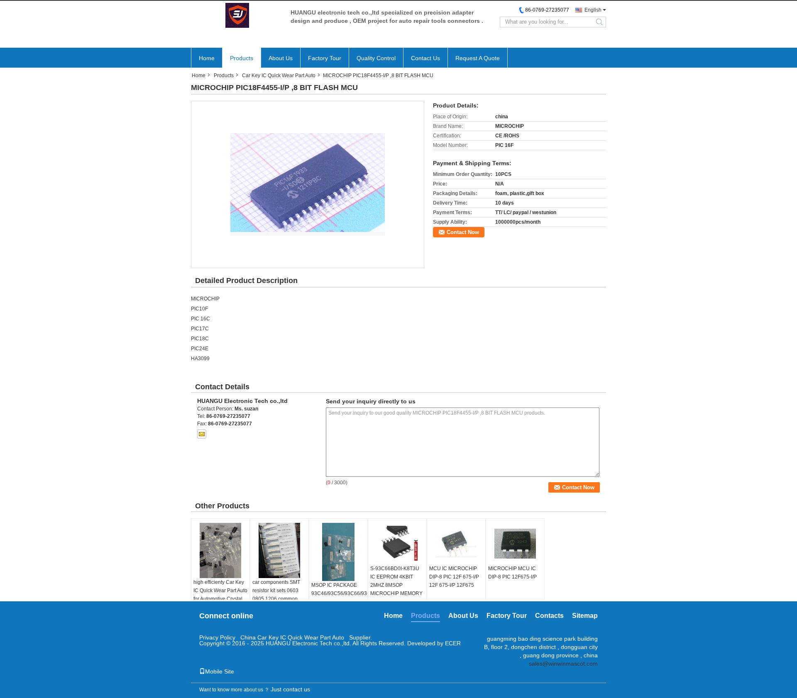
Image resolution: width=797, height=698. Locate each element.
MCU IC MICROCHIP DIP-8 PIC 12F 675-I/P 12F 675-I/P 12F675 (454, 577)
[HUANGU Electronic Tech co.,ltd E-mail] (201, 434)
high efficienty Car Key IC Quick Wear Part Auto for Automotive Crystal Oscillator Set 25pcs (220, 594)
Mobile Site (219, 671)
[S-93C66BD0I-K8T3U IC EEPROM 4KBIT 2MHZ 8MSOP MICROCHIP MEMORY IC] (397, 543)
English (592, 10)
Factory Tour (324, 58)
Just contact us (290, 689)
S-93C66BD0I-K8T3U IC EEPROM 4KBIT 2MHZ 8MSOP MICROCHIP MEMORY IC (396, 585)
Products (241, 58)
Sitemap (585, 615)
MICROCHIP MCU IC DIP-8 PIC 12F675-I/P (512, 573)
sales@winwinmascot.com (563, 663)
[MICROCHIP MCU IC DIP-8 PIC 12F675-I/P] (515, 543)
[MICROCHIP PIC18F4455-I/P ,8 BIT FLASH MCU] (307, 184)
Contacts (549, 615)
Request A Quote (477, 58)
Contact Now (463, 232)
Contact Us (425, 58)
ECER (453, 643)
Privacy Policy (217, 637)
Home (207, 58)
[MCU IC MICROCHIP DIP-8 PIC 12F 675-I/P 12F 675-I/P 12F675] (456, 543)
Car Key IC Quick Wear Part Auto (278, 75)
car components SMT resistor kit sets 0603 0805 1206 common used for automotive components (276, 598)
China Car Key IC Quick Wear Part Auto (292, 637)
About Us (281, 58)
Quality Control (376, 58)
